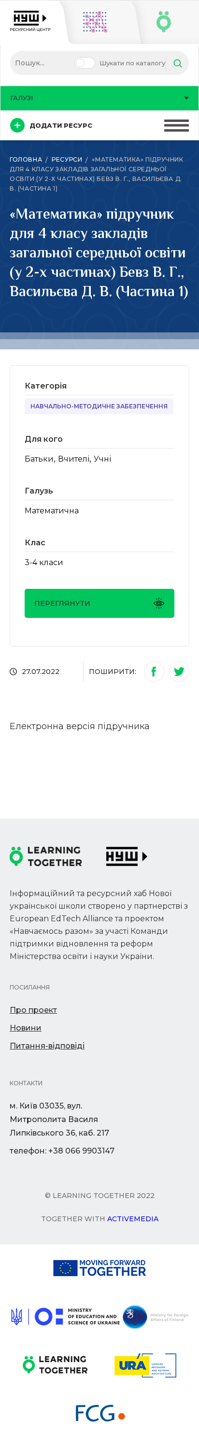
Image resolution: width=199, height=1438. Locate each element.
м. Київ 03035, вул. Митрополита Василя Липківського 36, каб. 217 (59, 1119)
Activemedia (132, 1218)
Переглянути (62, 603)
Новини (26, 1028)
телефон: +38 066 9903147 (62, 1150)
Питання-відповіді (47, 1045)
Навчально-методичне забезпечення (99, 406)
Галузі (21, 98)
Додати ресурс (60, 125)
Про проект (33, 1010)
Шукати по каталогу (132, 63)
